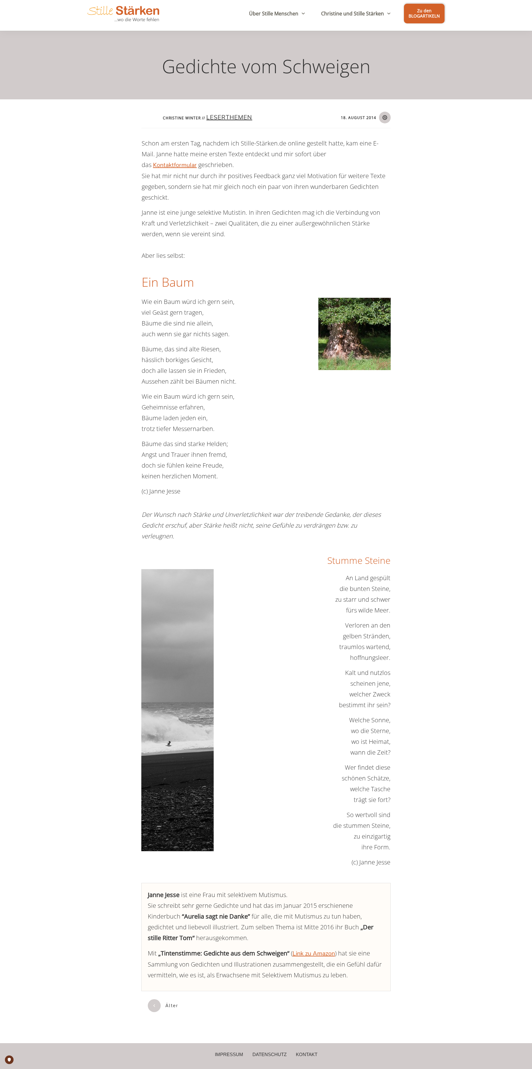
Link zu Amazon (313, 953)
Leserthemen (229, 117)
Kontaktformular (175, 165)
